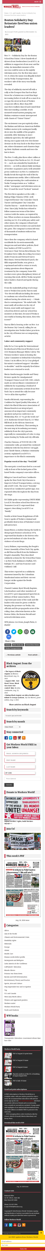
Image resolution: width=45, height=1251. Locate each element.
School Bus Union (32, 645)
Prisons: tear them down (13, 974)
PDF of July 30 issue (19, 1081)
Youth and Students (11, 1010)
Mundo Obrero (9, 970)
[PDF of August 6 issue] (8, 1071)
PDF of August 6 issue (20, 1067)
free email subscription (26, 1101)
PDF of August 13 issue (20, 1060)
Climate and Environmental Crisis (16, 937)
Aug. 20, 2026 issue (22, 920)
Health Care (8, 954)
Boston (7, 645)
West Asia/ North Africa (12, 997)
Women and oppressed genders (16, 1000)
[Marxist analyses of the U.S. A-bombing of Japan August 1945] (8, 1078)
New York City (18, 645)
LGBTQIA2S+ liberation (12, 967)
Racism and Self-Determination (15, 977)
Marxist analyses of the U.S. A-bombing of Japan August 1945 (26, 1075)
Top (5, 990)
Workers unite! (9, 1003)
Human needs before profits (14, 957)
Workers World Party (12, 1007)
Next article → (34, 655)
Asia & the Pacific (10, 934)
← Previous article (13, 655)
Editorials (7, 944)
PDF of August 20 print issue (22, 1054)
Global (6, 950)
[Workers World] (22, 7)
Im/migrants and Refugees (14, 960)
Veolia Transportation (13, 648)
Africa (6, 930)
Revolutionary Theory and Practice (17, 980)
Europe (7, 947)
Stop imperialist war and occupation (17, 987)
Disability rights (10, 940)
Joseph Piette (12, 32)
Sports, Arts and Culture (13, 983)
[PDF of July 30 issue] (8, 1084)
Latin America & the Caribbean (15, 964)
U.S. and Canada (10, 993)
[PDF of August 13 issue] (8, 1064)
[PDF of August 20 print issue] (8, 1057)
